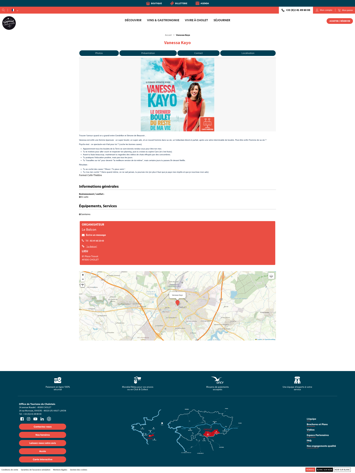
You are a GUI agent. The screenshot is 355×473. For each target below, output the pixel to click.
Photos (99, 53)
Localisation (248, 53)
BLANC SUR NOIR (324, 469)
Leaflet (259, 339)
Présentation (148, 53)
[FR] (15, 10)
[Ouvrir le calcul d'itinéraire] (82, 285)
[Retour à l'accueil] (9, 23)
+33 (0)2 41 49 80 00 (298, 10)
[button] (345, 10)
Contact (198, 53)
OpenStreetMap (270, 339)
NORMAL (310, 469)
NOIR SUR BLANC (342, 469)
